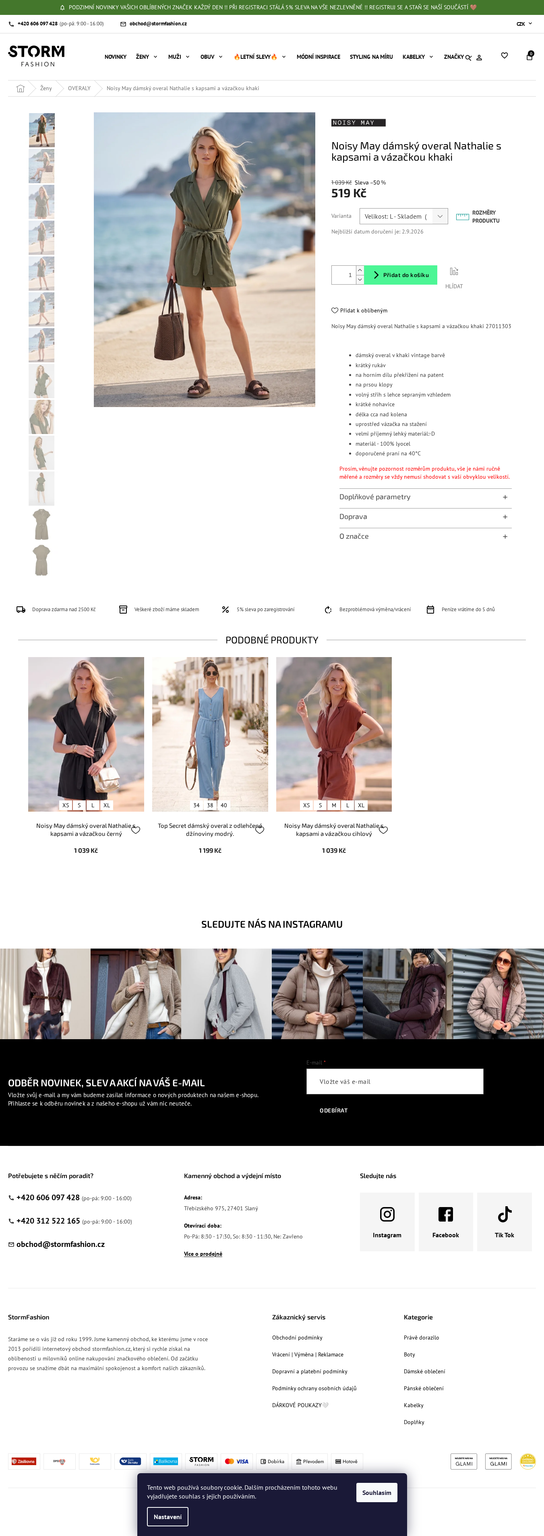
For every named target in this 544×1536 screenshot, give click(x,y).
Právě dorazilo (421, 1337)
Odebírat (333, 1110)
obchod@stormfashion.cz (61, 1244)
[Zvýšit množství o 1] (360, 270)
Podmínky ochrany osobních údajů (314, 1388)
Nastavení (168, 1517)
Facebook (445, 1235)
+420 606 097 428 (48, 1197)
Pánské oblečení (424, 1388)
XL (106, 805)
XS (65, 805)
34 (196, 805)
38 (210, 805)
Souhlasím (376, 1492)
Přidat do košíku (406, 274)
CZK (521, 24)
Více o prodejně (203, 1253)
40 (224, 805)
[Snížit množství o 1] (360, 279)
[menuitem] (115, 56)
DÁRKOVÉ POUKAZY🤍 (300, 1405)
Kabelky (414, 1405)
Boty (409, 1354)
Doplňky (414, 1422)
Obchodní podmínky (297, 1337)
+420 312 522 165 (48, 1221)
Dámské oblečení (424, 1371)
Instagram (387, 1235)
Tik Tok (504, 1235)
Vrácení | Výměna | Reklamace (307, 1354)
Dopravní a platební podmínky (309, 1371)
